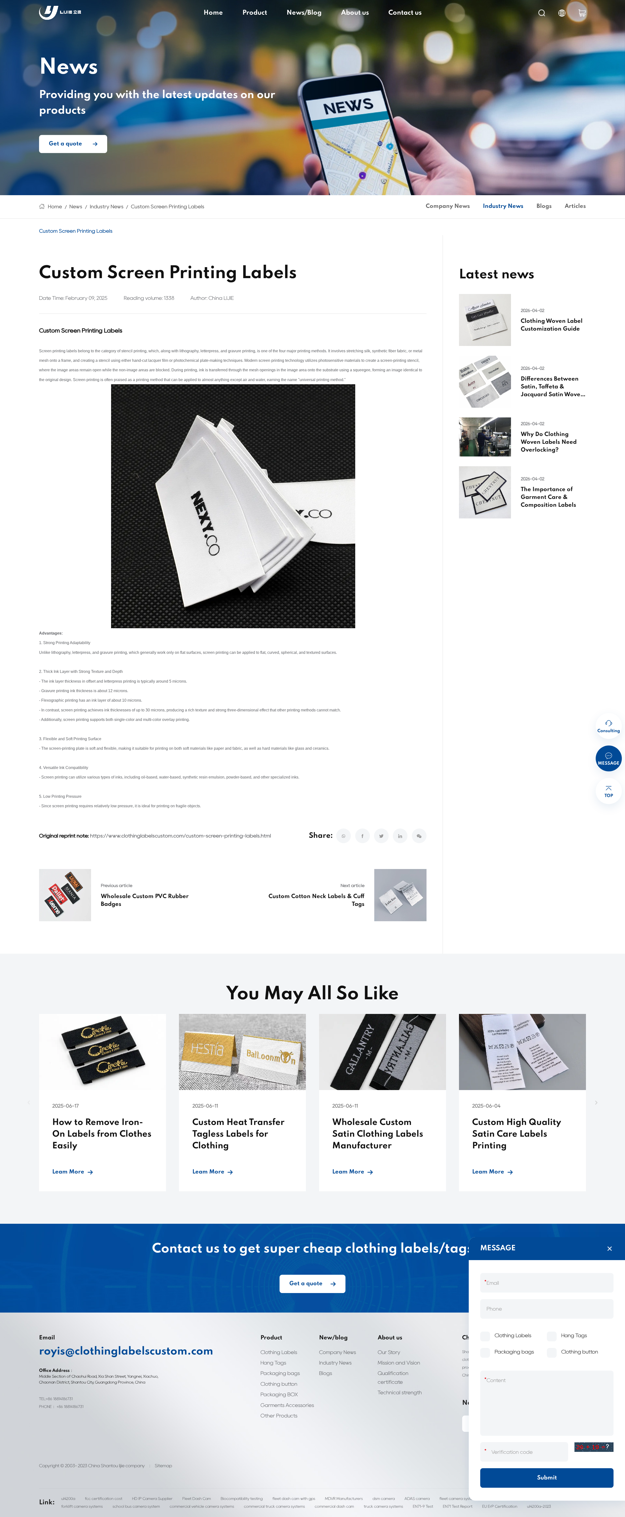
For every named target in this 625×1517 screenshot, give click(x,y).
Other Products (278, 1415)
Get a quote (65, 144)
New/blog (333, 1338)
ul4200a (68, 1498)
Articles (575, 206)
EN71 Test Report (457, 1506)
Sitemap (163, 1466)
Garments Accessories (287, 1405)
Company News (448, 206)
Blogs (544, 206)
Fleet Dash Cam (196, 1498)
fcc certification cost (103, 1498)
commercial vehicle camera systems (202, 1506)
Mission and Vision (399, 1362)
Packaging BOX (279, 1394)
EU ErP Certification (499, 1506)
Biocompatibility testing (242, 1498)
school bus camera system (136, 1506)
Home (213, 13)
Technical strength (400, 1392)
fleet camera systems (458, 1498)
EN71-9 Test (423, 1506)
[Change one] (594, 1447)
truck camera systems (383, 1506)
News (75, 206)
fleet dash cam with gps (293, 1498)
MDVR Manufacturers (344, 1498)
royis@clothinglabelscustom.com (99, 1351)
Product (254, 13)
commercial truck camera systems (274, 1506)
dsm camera (384, 1498)
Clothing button (278, 1384)
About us (355, 13)
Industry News (107, 206)
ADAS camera (417, 1498)
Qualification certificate (393, 1377)
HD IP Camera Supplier (152, 1498)
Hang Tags (273, 1362)
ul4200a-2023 (539, 1506)
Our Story (389, 1352)
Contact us (405, 13)
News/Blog (304, 13)
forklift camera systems (82, 1506)
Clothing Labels (278, 1352)
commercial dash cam (334, 1506)
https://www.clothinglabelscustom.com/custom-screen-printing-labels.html (180, 835)
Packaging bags (280, 1373)
